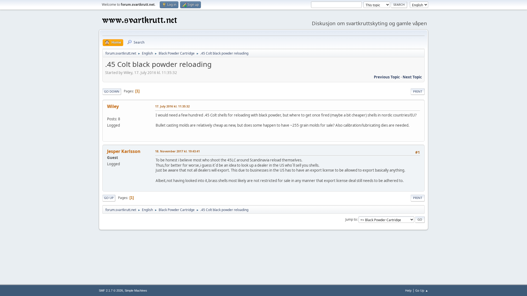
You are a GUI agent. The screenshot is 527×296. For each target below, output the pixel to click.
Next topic (412, 77)
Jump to (351, 219)
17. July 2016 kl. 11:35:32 (172, 106)
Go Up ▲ (421, 290)
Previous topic (387, 77)
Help (408, 290)
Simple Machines (136, 290)
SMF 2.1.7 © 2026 (111, 290)
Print (417, 91)
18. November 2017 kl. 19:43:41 (177, 151)
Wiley (113, 106)
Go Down (111, 91)
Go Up (109, 198)
